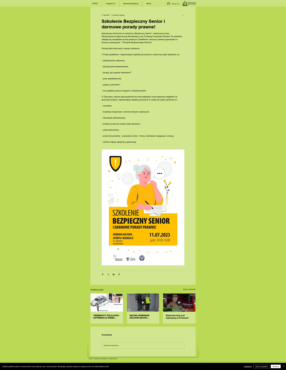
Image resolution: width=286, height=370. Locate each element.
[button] (110, 3)
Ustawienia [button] (248, 366)
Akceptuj (276, 366)
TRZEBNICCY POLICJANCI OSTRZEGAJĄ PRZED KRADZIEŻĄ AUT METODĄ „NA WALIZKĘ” (106, 316)
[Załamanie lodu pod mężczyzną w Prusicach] (179, 302)
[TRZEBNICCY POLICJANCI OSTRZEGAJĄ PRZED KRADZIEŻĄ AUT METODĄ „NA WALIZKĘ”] (107, 302)
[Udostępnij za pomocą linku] (119, 274)
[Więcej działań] (183, 15)
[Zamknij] (283, 366)
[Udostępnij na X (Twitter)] (108, 274)
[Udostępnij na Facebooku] (103, 274)
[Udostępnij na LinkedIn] (114, 274)
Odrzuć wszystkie (261, 366)
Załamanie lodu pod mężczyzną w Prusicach (177, 316)
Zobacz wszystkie (189, 289)
